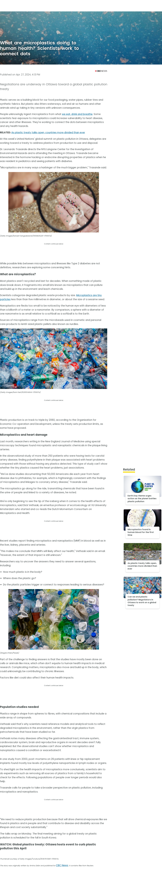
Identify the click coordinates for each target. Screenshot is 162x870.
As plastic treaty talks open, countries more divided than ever (48, 132)
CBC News (62, 865)
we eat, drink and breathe (77, 114)
